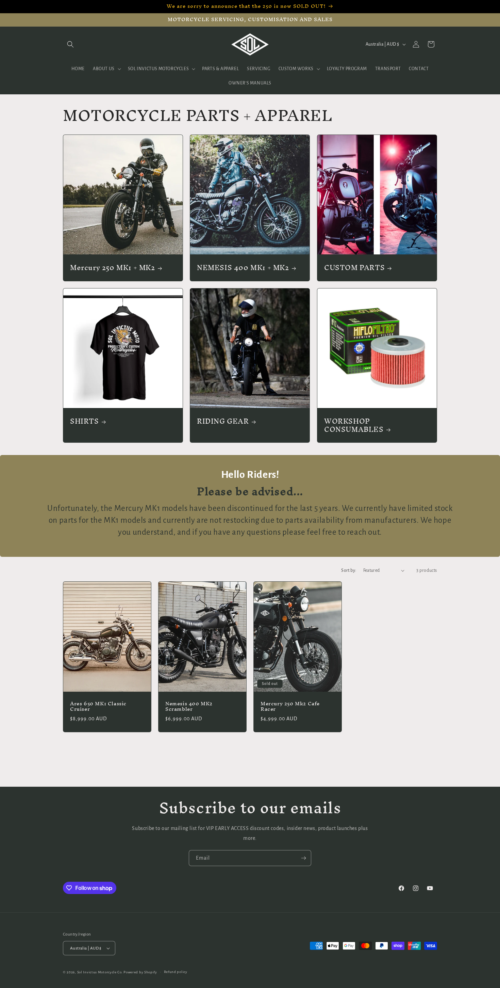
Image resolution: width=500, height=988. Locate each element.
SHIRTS (84, 421)
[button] (70, 44)
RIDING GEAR (223, 421)
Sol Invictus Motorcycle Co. (100, 972)
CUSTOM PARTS (354, 268)
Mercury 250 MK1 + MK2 (112, 268)
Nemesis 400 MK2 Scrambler (189, 706)
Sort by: (348, 570)
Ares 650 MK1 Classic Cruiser (98, 706)
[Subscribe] (303, 858)
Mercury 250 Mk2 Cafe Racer (290, 706)
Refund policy (175, 972)
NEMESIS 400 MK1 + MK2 (243, 268)
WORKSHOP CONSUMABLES (354, 425)
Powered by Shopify (140, 972)
